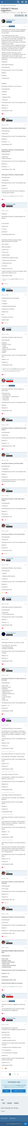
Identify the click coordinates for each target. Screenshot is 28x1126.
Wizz (12, 196)
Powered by (14, 1123)
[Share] (25, 15)
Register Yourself (18, 1091)
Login (6, 1091)
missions (16, 1103)
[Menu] (26, 2)
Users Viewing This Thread (9, 1108)
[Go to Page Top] (25, 1123)
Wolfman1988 (14, 279)
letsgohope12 (6, 12)
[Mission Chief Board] (1, 2)
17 (14, 1074)
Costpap (14, 368)
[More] (25, 26)
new (4, 1103)
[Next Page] (17, 1074)
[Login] (22, 2)
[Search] (18, 2)
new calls (9, 1103)
